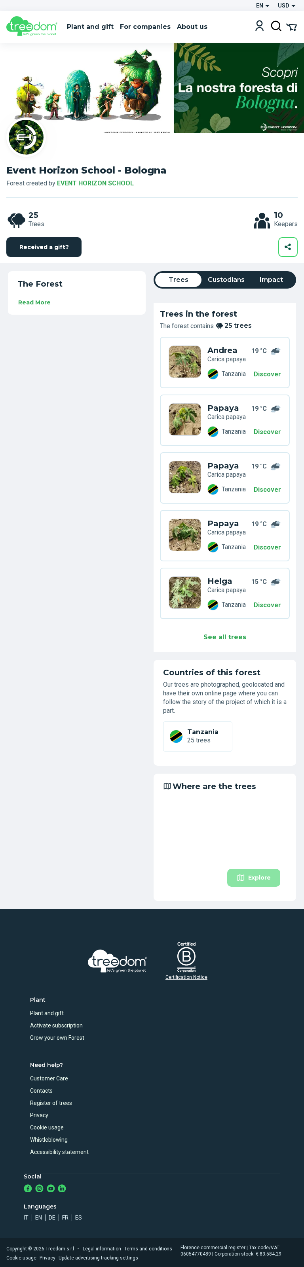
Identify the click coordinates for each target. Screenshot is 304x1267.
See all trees (224, 637)
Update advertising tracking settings (98, 1258)
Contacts (41, 1091)
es (78, 1217)
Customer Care (49, 1078)
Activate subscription (56, 1025)
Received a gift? (44, 247)
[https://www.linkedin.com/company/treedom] (62, 1189)
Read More (34, 302)
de (52, 1217)
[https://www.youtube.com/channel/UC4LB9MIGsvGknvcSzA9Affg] (51, 1189)
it (26, 1217)
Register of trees (51, 1103)
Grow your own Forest (57, 1038)
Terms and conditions (148, 1249)
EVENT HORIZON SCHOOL (95, 183)
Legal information (102, 1249)
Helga (219, 581)
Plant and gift (47, 1013)
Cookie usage (47, 1127)
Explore (259, 877)
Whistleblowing (49, 1140)
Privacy (39, 1115)
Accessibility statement (59, 1152)
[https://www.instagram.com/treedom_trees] (39, 1189)
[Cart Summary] (291, 26)
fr (65, 1217)
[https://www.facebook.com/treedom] (28, 1189)
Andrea (222, 350)
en (38, 1217)
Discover (267, 374)
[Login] (259, 26)
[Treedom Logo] (33, 27)
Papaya (223, 408)
